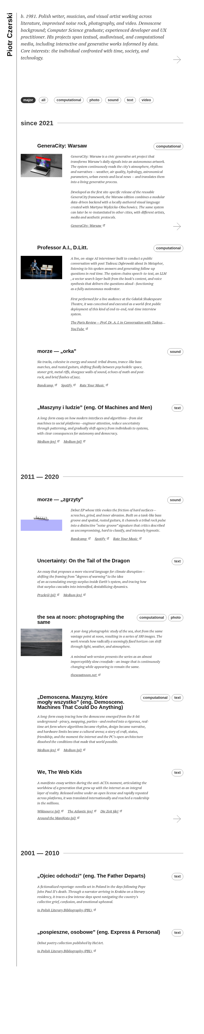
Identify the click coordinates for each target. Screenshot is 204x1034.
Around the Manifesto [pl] (56, 818)
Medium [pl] (73, 441)
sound (113, 100)
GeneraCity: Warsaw (86, 225)
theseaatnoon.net (84, 675)
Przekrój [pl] (46, 595)
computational (69, 100)
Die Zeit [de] (109, 811)
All (43, 100)
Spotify (67, 385)
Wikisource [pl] (48, 811)
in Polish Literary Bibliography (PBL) (65, 910)
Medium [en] (46, 441)
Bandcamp (45, 385)
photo (94, 100)
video (146, 100)
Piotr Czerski (9, 34)
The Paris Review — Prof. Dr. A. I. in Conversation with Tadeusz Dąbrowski (119, 322)
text (130, 100)
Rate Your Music (92, 385)
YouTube (78, 329)
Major (28, 100)
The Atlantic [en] (80, 811)
